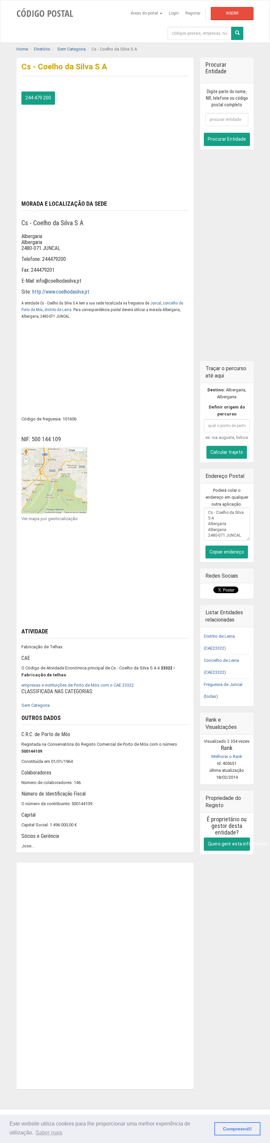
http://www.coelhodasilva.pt (60, 292)
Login (174, 13)
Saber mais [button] (49, 1132)
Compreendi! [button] (237, 1128)
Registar (193, 13)
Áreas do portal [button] (145, 13)
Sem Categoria (35, 705)
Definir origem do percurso (227, 410)
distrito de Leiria (57, 309)
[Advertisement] (105, 151)
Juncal (155, 303)
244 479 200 (38, 97)
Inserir (232, 13)
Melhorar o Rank (226, 756)
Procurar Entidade (227, 139)
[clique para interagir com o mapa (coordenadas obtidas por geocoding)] (54, 480)
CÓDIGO (44, 13)
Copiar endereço (226, 551)
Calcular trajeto (226, 452)
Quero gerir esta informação (229, 843)
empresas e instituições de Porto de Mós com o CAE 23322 (77, 685)
